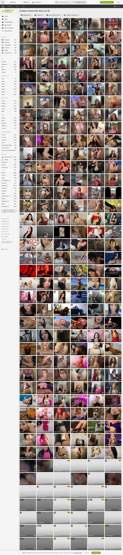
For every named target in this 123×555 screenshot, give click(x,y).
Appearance (26, 15)
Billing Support (5, 221)
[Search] (73, 2)
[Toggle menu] (2, 2)
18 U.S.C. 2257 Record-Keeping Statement (7, 242)
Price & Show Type (54, 15)
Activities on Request (71, 15)
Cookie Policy (78, 552)
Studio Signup (5, 236)
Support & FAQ (5, 219)
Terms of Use (5, 231)
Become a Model (6, 234)
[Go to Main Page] (13, 2)
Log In (118, 2)
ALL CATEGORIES (10, 211)
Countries (39, 15)
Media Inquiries (5, 226)
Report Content (5, 224)
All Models (4, 239)
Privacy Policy (5, 229)
